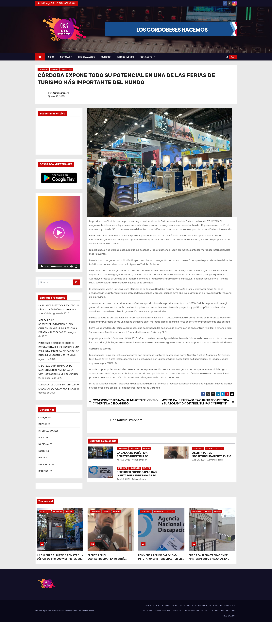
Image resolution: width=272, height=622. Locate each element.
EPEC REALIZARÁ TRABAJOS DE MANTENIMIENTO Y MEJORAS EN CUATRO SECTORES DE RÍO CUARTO (58, 370)
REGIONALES (45, 471)
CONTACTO (146, 57)
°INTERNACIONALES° (194, 610)
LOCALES (43, 437)
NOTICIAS (65, 57)
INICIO (51, 57)
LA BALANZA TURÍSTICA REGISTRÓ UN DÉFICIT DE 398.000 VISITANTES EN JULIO (58, 309)
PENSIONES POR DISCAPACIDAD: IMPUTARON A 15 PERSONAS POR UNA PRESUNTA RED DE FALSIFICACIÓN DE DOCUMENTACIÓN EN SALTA (161, 560)
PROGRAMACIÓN (86, 57)
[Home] (40, 57)
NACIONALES (45, 444)
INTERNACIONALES (48, 430)
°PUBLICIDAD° (201, 605)
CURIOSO (106, 57)
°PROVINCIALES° (228, 610)
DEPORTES (44, 424)
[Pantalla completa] (76, 266)
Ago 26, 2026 (123, 459)
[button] (227, 57)
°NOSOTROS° (171, 605)
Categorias (43, 70)
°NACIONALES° (211, 610)
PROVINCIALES (67, 70)
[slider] (56, 266)
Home (148, 605)
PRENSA (42, 457)
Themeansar (88, 610)
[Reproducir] (42, 266)
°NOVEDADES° (186, 605)
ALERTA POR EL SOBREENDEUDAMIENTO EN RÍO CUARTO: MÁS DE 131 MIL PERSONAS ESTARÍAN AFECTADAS (110, 560)
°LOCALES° (158, 605)
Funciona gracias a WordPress (49, 610)
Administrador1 (61, 93)
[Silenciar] (71, 266)
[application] (59, 232)
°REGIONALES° (229, 615)
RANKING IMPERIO (125, 57)
